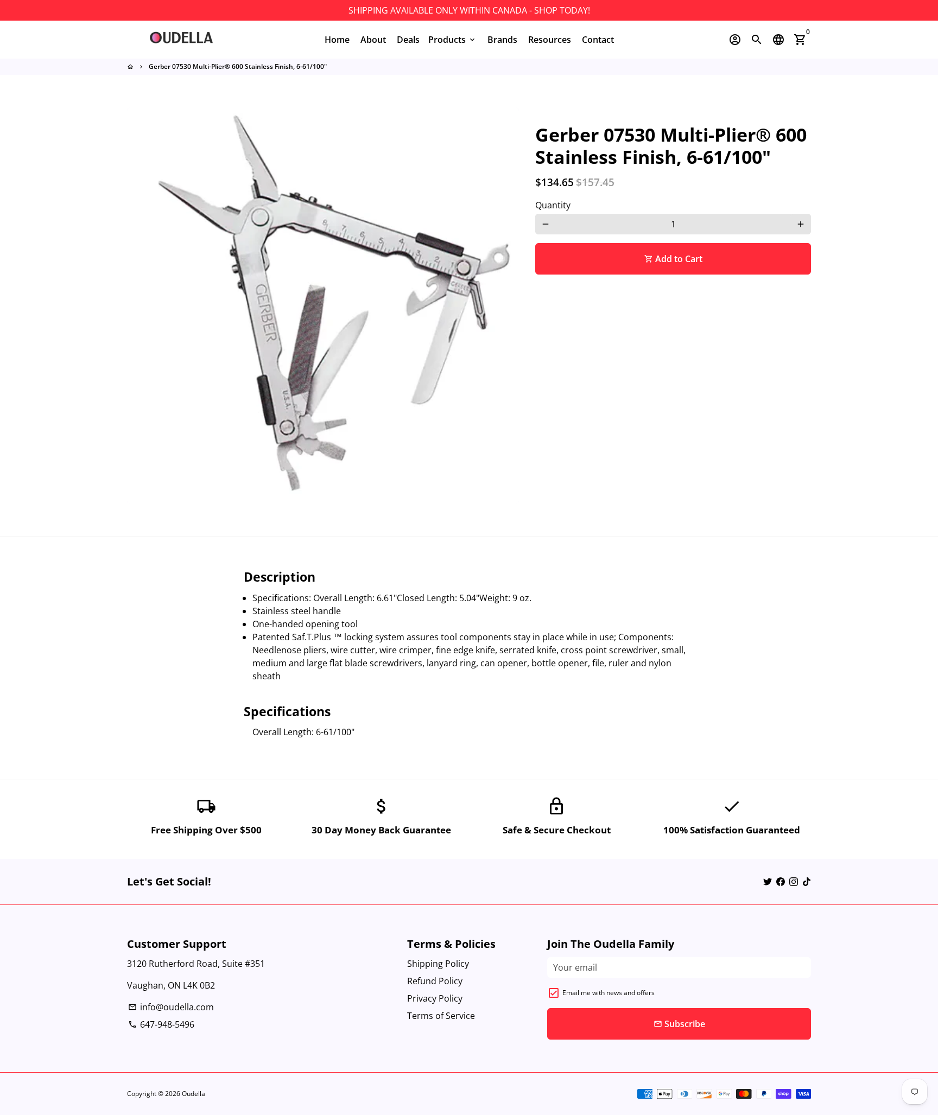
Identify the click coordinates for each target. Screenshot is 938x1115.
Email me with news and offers (608, 992)
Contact (598, 40)
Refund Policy (434, 981)
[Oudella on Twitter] (767, 882)
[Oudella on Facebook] (780, 882)
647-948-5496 (161, 1024)
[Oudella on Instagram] (793, 882)
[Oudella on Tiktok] (806, 882)
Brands (502, 40)
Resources (549, 40)
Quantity (553, 205)
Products (452, 40)
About (373, 40)
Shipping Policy (438, 964)
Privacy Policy (434, 998)
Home (337, 40)
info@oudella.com (171, 1007)
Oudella (193, 1093)
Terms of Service (441, 1016)
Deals (408, 40)
